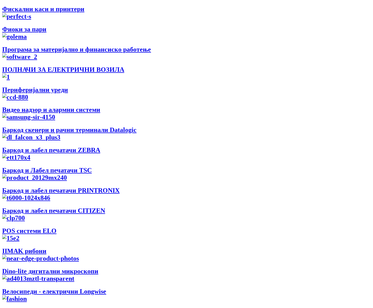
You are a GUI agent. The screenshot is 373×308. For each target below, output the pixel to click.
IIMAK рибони (24, 251)
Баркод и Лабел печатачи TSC (47, 170)
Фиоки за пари (24, 29)
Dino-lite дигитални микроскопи (50, 271)
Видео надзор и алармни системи (51, 109)
